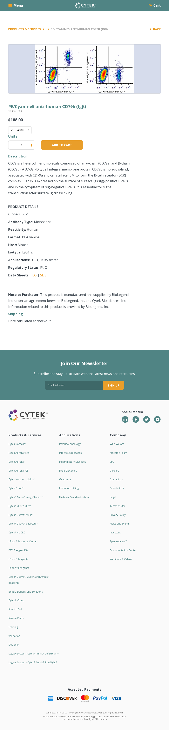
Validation (14, 636)
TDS (33, 275)
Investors (115, 532)
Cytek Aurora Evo (18, 453)
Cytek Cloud (16, 600)
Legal (113, 497)
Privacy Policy (118, 515)
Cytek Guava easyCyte (23, 523)
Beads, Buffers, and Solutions (25, 591)
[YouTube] (157, 419)
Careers (114, 470)
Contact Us (116, 479)
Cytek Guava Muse (20, 515)
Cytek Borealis (17, 444)
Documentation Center (123, 550)
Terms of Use (118, 506)
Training (13, 627)
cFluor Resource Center (22, 541)
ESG (112, 461)
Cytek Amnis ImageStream (25, 497)
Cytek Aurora (16, 461)
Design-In (13, 644)
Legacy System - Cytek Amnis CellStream (33, 653)
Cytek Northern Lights (21, 479)
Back (157, 29)
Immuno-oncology (70, 444)
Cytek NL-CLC (16, 532)
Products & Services (24, 29)
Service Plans (15, 618)
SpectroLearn (118, 541)
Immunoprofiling (69, 488)
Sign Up (113, 385)
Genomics (65, 479)
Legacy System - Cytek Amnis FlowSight (32, 662)
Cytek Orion (15, 488)
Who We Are (117, 444)
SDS (43, 275)
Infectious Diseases (70, 453)
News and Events (119, 523)
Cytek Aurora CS (18, 470)
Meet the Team (118, 453)
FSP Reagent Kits (18, 550)
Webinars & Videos (121, 559)
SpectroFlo (15, 609)
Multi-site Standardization (74, 497)
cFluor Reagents (18, 559)
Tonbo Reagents (18, 568)
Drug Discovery (68, 470)
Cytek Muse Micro (19, 506)
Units (12, 136)
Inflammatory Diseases (72, 461)
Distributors (117, 488)
